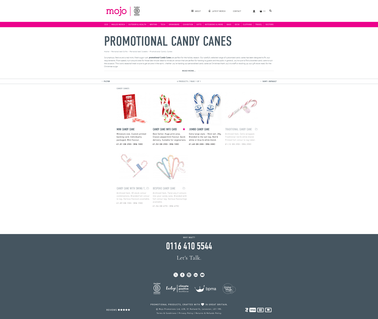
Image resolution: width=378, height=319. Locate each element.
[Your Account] (252, 11)
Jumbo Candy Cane (199, 129)
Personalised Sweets (139, 51)
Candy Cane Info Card (165, 129)
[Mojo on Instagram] (189, 275)
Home (106, 51)
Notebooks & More (214, 24)
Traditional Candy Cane (238, 129)
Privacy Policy (186, 313)
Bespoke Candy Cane (164, 188)
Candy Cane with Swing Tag (131, 188)
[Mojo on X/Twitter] (175, 275)
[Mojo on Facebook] (182, 275)
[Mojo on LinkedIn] (195, 275)
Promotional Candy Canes (168, 41)
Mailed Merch (118, 24)
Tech (163, 24)
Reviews (112, 309)
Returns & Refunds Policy (208, 313)
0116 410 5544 (189, 246)
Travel (258, 24)
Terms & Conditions (167, 313)
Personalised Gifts (119, 51)
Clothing (247, 24)
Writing (153, 24)
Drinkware (174, 24)
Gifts (199, 24)
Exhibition (188, 24)
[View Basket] (261, 11)
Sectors (269, 24)
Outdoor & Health (137, 24)
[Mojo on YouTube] (202, 275)
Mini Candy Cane (126, 129)
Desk (237, 24)
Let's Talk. (189, 257)
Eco (106, 24)
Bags (229, 24)
